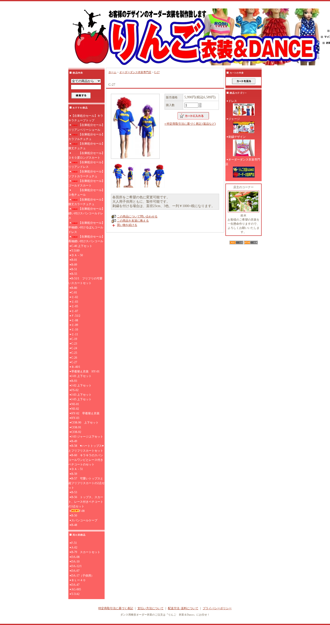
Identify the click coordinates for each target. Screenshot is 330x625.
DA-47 (75, 584)
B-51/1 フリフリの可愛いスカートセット (85, 281)
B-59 (74, 474)
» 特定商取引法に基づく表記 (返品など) (190, 123)
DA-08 (75, 557)
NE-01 (75, 404)
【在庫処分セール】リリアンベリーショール (86, 127)
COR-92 (76, 432)
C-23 (74, 343)
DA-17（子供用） (82, 575)
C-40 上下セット (81, 246)
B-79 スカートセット (85, 552)
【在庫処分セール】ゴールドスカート (86, 183)
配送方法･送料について (183, 608)
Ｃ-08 (74, 320)
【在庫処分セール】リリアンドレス (86, 165)
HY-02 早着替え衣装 (85, 413)
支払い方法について (150, 608)
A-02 (74, 547)
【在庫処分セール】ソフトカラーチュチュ (86, 174)
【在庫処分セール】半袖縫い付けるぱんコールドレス (86, 227)
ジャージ (234, 119)
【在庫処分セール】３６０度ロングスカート (86, 155)
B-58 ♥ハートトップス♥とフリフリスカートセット (86, 448)
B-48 (74, 525)
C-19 (74, 339)
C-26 (74, 357)
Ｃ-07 (74, 311)
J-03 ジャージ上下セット (87, 436)
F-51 (74, 543)
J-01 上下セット (81, 376)
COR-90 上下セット (85, 422)
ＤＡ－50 (77, 255)
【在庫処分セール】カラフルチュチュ (86, 137)
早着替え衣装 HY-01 (85, 371)
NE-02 (75, 408)
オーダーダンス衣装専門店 (135, 72)
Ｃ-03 (74, 301)
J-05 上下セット (81, 399)
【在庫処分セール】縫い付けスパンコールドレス (86, 213)
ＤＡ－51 (77, 469)
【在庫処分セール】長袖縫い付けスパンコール (86, 239)
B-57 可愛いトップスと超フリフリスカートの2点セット (86, 483)
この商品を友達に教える (133, 220)
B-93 (74, 381)
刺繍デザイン (237, 137)
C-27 (74, 362)
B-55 (74, 274)
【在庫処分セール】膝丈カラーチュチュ (86, 202)
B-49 (74, 441)
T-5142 (75, 594)
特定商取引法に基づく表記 (115, 608)
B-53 (74, 492)
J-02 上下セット (81, 385)
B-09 (74, 264)
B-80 (74, 288)
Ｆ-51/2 (75, 315)
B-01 (74, 260)
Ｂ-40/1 (75, 367)
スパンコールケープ (84, 520)
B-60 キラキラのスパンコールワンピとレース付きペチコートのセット (85, 460)
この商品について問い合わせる (137, 216)
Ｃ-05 (74, 306)
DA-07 (75, 570)
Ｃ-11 (74, 334)
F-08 (82, 511)
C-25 (74, 353)
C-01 (74, 292)
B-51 (74, 269)
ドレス (232, 101)
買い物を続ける (127, 225)
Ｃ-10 (74, 329)
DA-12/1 (76, 566)
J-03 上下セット (81, 394)
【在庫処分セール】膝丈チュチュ (86, 146)
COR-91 (76, 427)
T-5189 (75, 250)
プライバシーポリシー (217, 608)
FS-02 (75, 390)
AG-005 (76, 589)
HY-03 (75, 418)
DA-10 (75, 561)
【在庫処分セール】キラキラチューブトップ (85, 118)
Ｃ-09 (74, 325)
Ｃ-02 (74, 297)
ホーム (112, 72)
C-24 (74, 348)
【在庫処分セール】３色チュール (86, 192)
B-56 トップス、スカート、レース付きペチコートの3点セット (85, 501)
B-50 (74, 515)
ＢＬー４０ (78, 580)
